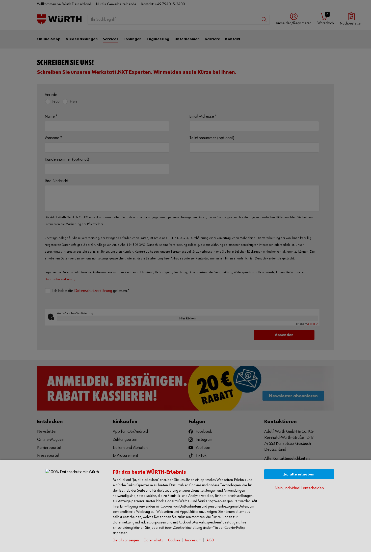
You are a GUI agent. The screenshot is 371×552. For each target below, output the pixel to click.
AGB (210, 540)
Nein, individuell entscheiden (299, 488)
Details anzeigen (126, 540)
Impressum (193, 540)
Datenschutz (153, 540)
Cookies (174, 540)
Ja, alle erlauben (299, 474)
